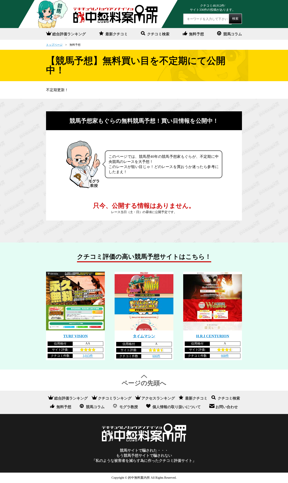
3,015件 (88, 355)
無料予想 (196, 34)
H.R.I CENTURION (212, 336)
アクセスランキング (158, 398)
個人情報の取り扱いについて (176, 407)
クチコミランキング (114, 398)
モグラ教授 (128, 407)
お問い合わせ (227, 407)
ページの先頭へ (144, 383)
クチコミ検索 (158, 34)
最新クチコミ (116, 34)
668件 (225, 355)
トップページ (54, 44)
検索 (235, 18)
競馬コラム (232, 34)
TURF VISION (75, 336)
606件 (156, 356)
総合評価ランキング (69, 34)
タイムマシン (144, 336)
